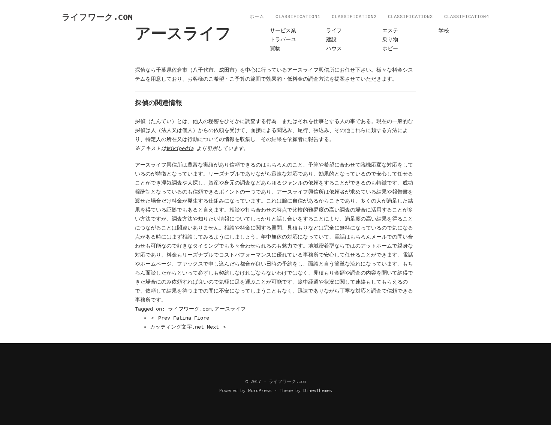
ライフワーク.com (189, 309)
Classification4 (466, 17)
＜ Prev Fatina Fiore (179, 318)
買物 (275, 49)
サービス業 (283, 31)
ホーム (257, 17)
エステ (390, 31)
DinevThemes (317, 390)
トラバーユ (283, 40)
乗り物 (390, 40)
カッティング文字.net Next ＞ (188, 327)
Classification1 (298, 17)
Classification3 (410, 17)
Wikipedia (179, 148)
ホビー (390, 49)
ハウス (334, 49)
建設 (331, 40)
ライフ (334, 31)
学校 (444, 31)
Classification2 (354, 17)
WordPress (260, 390)
